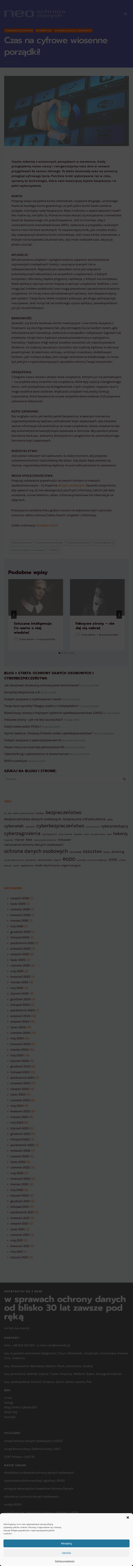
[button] (128, 1517)
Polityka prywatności (65, 1561)
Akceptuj (66, 1543)
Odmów (66, 1553)
